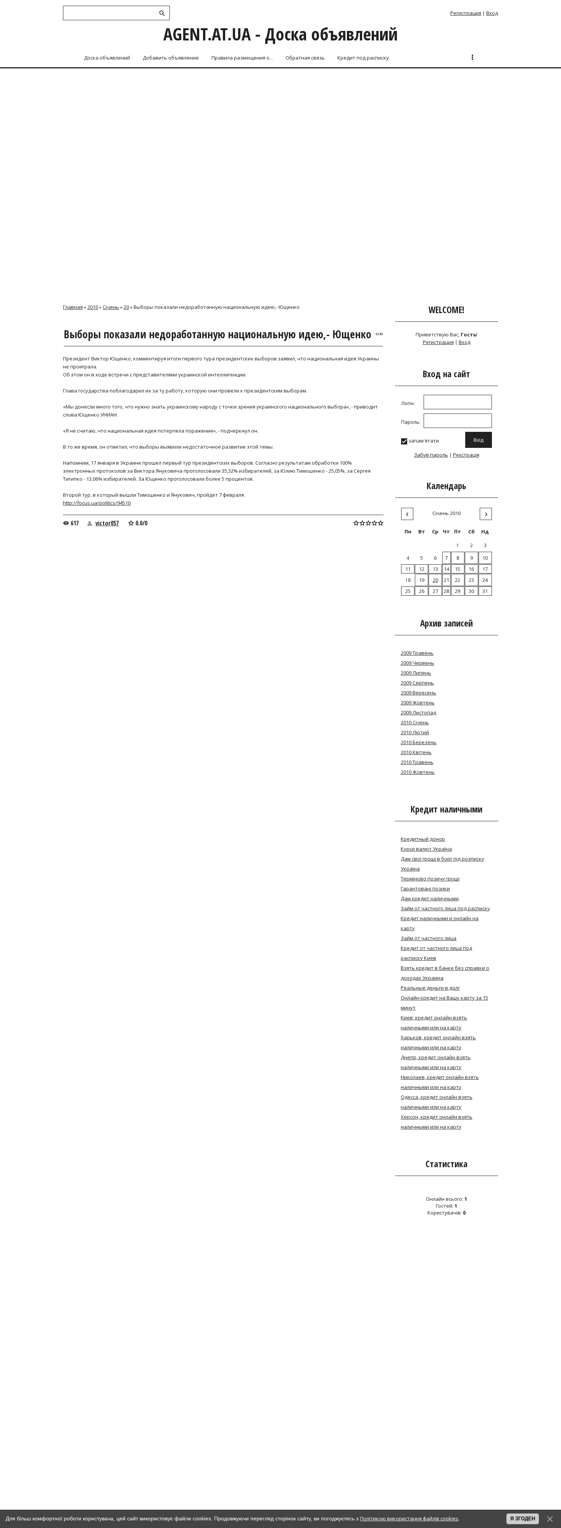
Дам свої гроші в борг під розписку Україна (442, 863)
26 (421, 591)
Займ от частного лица (428, 938)
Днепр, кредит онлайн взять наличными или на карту (436, 1062)
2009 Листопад (418, 712)
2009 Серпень (417, 682)
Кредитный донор (423, 838)
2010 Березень (419, 742)
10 (485, 557)
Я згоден (522, 1519)
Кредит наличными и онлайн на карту (440, 923)
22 (457, 580)
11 (408, 568)
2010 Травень (417, 762)
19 (421, 580)
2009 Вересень (418, 692)
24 (485, 580)
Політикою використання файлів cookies (409, 1518)
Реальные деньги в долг (430, 987)
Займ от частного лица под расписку (445, 908)
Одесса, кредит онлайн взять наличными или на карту (436, 1102)
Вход (492, 13)
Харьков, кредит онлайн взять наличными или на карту (438, 1042)
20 (126, 307)
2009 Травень (417, 652)
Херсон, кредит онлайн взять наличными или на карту (436, 1121)
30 (471, 591)
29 (457, 591)
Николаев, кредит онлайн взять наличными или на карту (440, 1082)
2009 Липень (416, 672)
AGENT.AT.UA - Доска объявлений (280, 33)
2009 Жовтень (418, 702)
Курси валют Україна (426, 848)
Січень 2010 (446, 513)
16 (471, 568)
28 (446, 591)
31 (485, 591)
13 (435, 568)
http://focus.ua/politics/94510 (97, 502)
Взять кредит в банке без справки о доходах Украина (445, 972)
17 (485, 568)
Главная (73, 307)
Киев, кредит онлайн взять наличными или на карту (434, 1022)
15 (457, 568)
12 (421, 568)
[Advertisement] (280, 126)
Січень (111, 307)
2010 (92, 307)
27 (435, 591)
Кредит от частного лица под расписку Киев (436, 953)
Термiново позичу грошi (430, 878)
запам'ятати (423, 440)
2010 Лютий (415, 732)
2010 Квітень (416, 752)
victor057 (107, 523)
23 (471, 580)
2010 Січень (415, 722)
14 (446, 568)
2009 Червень (417, 662)
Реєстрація (466, 454)
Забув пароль (431, 454)
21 (446, 580)
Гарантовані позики (425, 888)
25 (408, 591)
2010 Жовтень (418, 772)
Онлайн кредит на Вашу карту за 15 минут (444, 1002)
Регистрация (465, 13)
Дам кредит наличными (430, 898)
